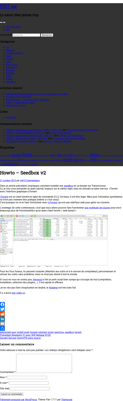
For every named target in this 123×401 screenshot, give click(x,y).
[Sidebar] (1, 22)
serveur (78, 160)
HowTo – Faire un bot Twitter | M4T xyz (26, 138)
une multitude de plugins (97, 207)
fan (79, 156)
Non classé (12, 64)
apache (8, 156)
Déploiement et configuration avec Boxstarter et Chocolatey (37, 94)
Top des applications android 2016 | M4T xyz (29, 135)
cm (47, 156)
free (82, 156)
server (67, 159)
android (2, 156)
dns (59, 155)
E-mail (4, 382)
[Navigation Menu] (4, 22)
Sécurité (10, 73)
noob (26, 332)
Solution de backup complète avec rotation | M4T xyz (34, 129)
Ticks (9, 76)
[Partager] (61, 328)
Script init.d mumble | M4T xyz (22, 141)
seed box (59, 332)
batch (35, 156)
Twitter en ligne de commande (69, 138)
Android (10, 50)
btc (38, 156)
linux (94, 154)
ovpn (14, 160)
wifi (1, 165)
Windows (11, 81)
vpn (114, 160)
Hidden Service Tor (16, 105)
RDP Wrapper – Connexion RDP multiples (28, 99)
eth (70, 155)
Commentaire (8, 372)
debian (52, 155)
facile (76, 156)
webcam (119, 160)
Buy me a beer (13, 26)
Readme (53, 287)
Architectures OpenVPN (18, 96)
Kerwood (37, 279)
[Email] (61, 323)
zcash (34, 164)
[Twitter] (61, 309)
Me (7, 29)
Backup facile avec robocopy (83, 129)
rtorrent (34, 332)
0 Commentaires (32, 180)
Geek (8, 56)
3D (7, 47)
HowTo (9, 58)
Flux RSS (10, 117)
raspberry (34, 160)
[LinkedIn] (61, 318)
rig (47, 160)
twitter (110, 160)
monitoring (114, 156)
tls (98, 160)
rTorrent (4, 196)
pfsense (21, 159)
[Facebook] (61, 304)
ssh (93, 159)
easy (65, 155)
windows (10, 164)
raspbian (42, 160)
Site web (4, 388)
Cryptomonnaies (14, 53)
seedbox (68, 185)
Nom (3, 377)
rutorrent (42, 332)
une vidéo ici (18, 292)
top (101, 160)
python (28, 160)
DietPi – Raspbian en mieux (20, 102)
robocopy (52, 160)
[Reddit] (61, 314)
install (87, 156)
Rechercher (6, 35)
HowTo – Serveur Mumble (57, 141)
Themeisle (66, 399)
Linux (9, 61)
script (58, 159)
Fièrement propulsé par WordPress (18, 399)
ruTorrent (52, 202)
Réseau (10, 70)
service (87, 160)
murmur (9, 160)
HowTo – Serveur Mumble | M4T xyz (25, 132)
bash (27, 154)
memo (102, 156)
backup (17, 155)
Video (9, 78)
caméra (42, 156)
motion (120, 156)
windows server (24, 165)
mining (107, 156)
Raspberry (11, 67)
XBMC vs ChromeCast (71, 135)
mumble (3, 160)
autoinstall (5, 332)
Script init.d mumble (61, 132)
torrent (104, 160)
